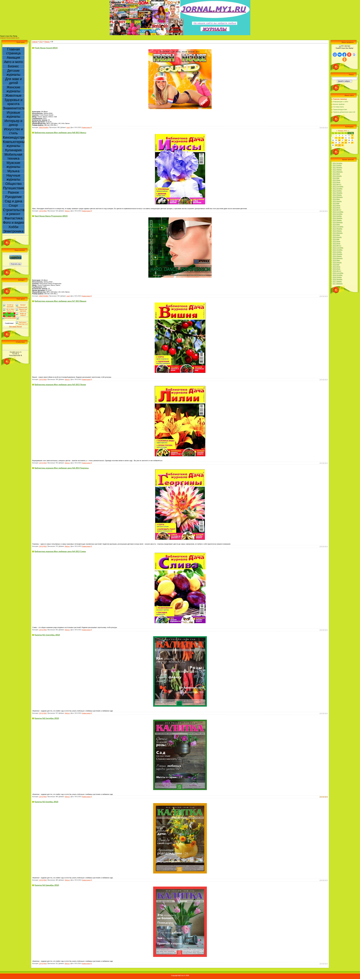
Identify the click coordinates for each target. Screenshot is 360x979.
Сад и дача (13, 201)
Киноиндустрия (14, 137)
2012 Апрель (337, 176)
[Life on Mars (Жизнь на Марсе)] (9, 309)
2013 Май (336, 203)
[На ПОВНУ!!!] (22, 313)
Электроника (13, 231)
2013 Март (336, 199)
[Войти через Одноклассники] (344, 59)
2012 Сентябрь (338, 186)
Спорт (13, 205)
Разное (13, 192)
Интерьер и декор (13, 123)
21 (333, 143)
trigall (68, 127)
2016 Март (336, 260)
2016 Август (337, 271)
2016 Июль (336, 269)
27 (352, 143)
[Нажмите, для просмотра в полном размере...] (180, 50)
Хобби (13, 227)
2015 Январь (337, 231)
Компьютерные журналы (14, 144)
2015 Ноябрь (337, 252)
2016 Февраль (338, 258)
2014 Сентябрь (338, 226)
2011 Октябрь (337, 163)
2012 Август (337, 184)
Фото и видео (13, 222)
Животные (13, 95)
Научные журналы (13, 177)
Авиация (13, 57)
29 (336, 145)
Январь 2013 (342, 131)
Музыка (13, 171)
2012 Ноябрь (337, 190)
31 (342, 145)
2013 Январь (337, 195)
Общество (13, 184)
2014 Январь (337, 220)
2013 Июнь (336, 205)
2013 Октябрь (337, 214)
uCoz (187, 977)
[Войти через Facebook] (344, 54)
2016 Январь (337, 256)
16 (339, 140)
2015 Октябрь (337, 250)
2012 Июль (336, 182)
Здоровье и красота (13, 102)
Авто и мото (13, 62)
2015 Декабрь (337, 254)
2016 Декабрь (337, 279)
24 (342, 143)
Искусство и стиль (13, 131)
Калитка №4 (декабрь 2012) (47, 885)
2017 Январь (337, 281)
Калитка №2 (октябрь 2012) (47, 718)
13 (352, 138)
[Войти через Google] (354, 54)
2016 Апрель (337, 262)
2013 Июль (336, 207)
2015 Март (336, 235)
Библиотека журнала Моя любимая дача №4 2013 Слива (60, 551)
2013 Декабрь (337, 218)
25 (346, 143)
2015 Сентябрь (338, 247)
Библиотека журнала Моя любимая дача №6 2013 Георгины (62, 468)
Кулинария (13, 150)
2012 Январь (337, 169)
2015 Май (336, 239)
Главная (3, 38)
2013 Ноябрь (337, 216)
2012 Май (336, 178)
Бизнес (13, 66)
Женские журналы (13, 89)
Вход (17, 38)
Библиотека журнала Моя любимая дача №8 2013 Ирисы (60, 133)
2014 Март (336, 224)
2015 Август (337, 245)
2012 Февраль (338, 171)
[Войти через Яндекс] (349, 54)
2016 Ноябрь (337, 277)
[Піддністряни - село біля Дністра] (22, 318)
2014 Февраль (338, 222)
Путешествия (13, 188)
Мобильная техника (13, 156)
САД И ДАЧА (43, 211)
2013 (41, 41)
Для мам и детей (13, 81)
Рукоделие (13, 197)
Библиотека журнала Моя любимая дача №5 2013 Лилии (60, 385)
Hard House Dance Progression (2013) (51, 216)
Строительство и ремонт (14, 212)
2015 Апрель (337, 237)
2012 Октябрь (337, 188)
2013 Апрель (337, 201)
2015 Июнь (336, 241)
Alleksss (67, 211)
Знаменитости (14, 108)
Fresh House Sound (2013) (46, 48)
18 (346, 140)
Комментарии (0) (87, 127)
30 (339, 145)
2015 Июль (336, 243)
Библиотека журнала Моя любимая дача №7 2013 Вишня (60, 301)
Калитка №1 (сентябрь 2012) (47, 635)
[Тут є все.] (22, 309)
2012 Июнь (336, 180)
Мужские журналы (13, 165)
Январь (47, 41)
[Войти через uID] (335, 54)
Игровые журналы (13, 114)
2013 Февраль (338, 197)
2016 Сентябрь (338, 273)
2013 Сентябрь (338, 212)
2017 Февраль (338, 283)
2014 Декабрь (337, 228)
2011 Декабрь (337, 167)
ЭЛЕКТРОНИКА (43, 127)
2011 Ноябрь (337, 165)
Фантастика (13, 218)
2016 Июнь (336, 266)
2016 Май (336, 264)
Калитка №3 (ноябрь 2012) (46, 802)
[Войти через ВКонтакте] (340, 54)
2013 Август (337, 209)
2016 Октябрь (337, 275)
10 (342, 138)
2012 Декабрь (337, 193)
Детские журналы (13, 72)
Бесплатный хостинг (178, 977)
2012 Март (336, 174)
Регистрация (10, 38)
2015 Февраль (338, 233)
